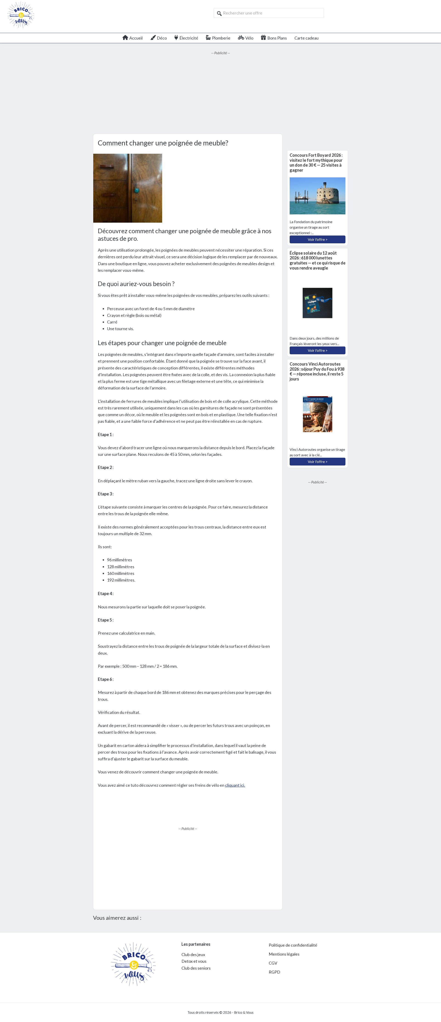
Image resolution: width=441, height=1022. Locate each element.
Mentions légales (284, 954)
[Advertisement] (220, 94)
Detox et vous (193, 961)
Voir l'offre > (318, 239)
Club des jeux (193, 954)
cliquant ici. (235, 785)
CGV (273, 962)
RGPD (274, 971)
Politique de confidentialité (293, 945)
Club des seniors (196, 968)
